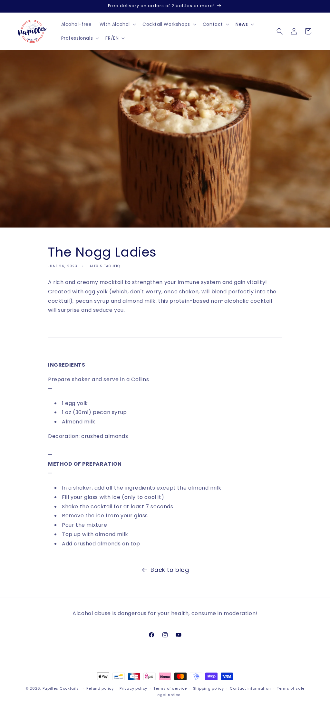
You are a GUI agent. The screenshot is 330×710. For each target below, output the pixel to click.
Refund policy (100, 688)
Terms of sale (291, 688)
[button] (117, 24)
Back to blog (169, 570)
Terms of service (170, 688)
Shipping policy (208, 688)
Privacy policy (133, 688)
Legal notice (168, 694)
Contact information (250, 688)
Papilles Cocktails (61, 688)
